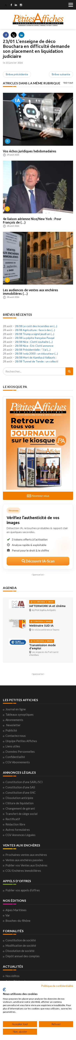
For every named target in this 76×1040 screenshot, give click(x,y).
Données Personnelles (20, 751)
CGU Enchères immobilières (23, 870)
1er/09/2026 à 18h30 (43, 602)
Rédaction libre (15, 824)
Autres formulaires (17, 829)
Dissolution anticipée (19, 798)
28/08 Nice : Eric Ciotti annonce (34, 345)
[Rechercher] (69, 371)
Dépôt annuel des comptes (22, 956)
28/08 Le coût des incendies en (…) (36, 326)
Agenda (10, 588)
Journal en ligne (15, 709)
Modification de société (20, 945)
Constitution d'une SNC (20, 792)
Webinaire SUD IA (41, 625)
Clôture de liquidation (19, 803)
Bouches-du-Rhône (17, 920)
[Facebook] (11, 5)
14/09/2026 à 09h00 (42, 641)
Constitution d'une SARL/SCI (24, 782)
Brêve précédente (17, 74)
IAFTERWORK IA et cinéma (47, 606)
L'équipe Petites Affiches (21, 741)
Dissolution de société (19, 951)
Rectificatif (12, 819)
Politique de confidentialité (57, 985)
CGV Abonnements (17, 762)
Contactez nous (15, 735)
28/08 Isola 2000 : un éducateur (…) (36, 353)
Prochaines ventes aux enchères (26, 854)
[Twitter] (6, 5)
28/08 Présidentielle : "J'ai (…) (32, 349)
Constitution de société (20, 940)
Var (7, 915)
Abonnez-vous (40, 495)
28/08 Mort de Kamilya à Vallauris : (36, 357)
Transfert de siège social (21, 813)
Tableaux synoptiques (19, 714)
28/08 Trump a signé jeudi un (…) (34, 334)
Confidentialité (15, 757)
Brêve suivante (61, 74)
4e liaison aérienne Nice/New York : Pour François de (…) (32, 220)
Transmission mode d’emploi (42, 646)
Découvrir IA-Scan (40, 561)
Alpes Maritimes (16, 910)
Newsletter (13, 725)
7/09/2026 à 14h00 (42, 621)
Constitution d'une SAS (20, 787)
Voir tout (68, 82)
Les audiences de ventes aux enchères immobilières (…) (30, 291)
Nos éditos (12, 976)
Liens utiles (12, 746)
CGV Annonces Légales (20, 835)
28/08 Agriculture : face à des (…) (35, 330)
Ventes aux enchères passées (24, 860)
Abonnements (14, 720)
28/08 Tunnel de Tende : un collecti (36, 361)
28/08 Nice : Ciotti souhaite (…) (34, 341)
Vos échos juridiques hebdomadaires (29, 151)
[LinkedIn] (16, 5)
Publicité (11, 730)
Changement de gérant (20, 808)
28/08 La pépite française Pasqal (34, 337)
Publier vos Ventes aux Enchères (26, 865)
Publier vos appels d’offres (22, 890)
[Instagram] (21, 5)
